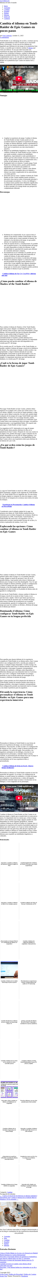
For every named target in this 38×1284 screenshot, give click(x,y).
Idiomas (6, 15)
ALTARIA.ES (4, 1)
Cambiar (7, 9)
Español (6, 11)
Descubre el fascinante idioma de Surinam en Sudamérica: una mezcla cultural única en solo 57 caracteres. (18, 1257)
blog (5, 1238)
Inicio (6, 6)
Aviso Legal (4, 1274)
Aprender (7, 8)
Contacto (7, 18)
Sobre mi (7, 17)
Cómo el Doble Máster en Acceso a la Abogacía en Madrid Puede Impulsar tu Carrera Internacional (19, 1254)
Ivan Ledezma (7, 35)
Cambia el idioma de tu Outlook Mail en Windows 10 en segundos (18, 1198)
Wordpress (24, 1276)
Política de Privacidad (16, 1274)
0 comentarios (4, 37)
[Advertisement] (19, 117)
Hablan (6, 13)
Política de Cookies (30, 1274)
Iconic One (3, 1276)
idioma (30, 48)
